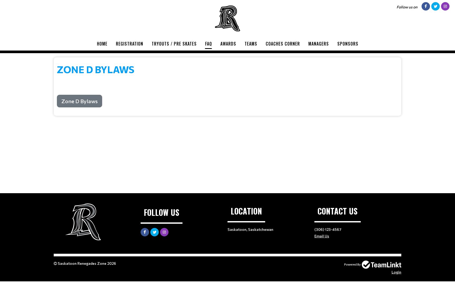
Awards (228, 44)
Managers (318, 44)
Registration (129, 44)
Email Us (321, 236)
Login (396, 272)
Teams (251, 44)
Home (102, 44)
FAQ (208, 44)
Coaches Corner (283, 44)
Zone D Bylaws (79, 101)
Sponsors (347, 44)
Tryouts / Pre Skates (174, 44)
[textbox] (227, 84)
